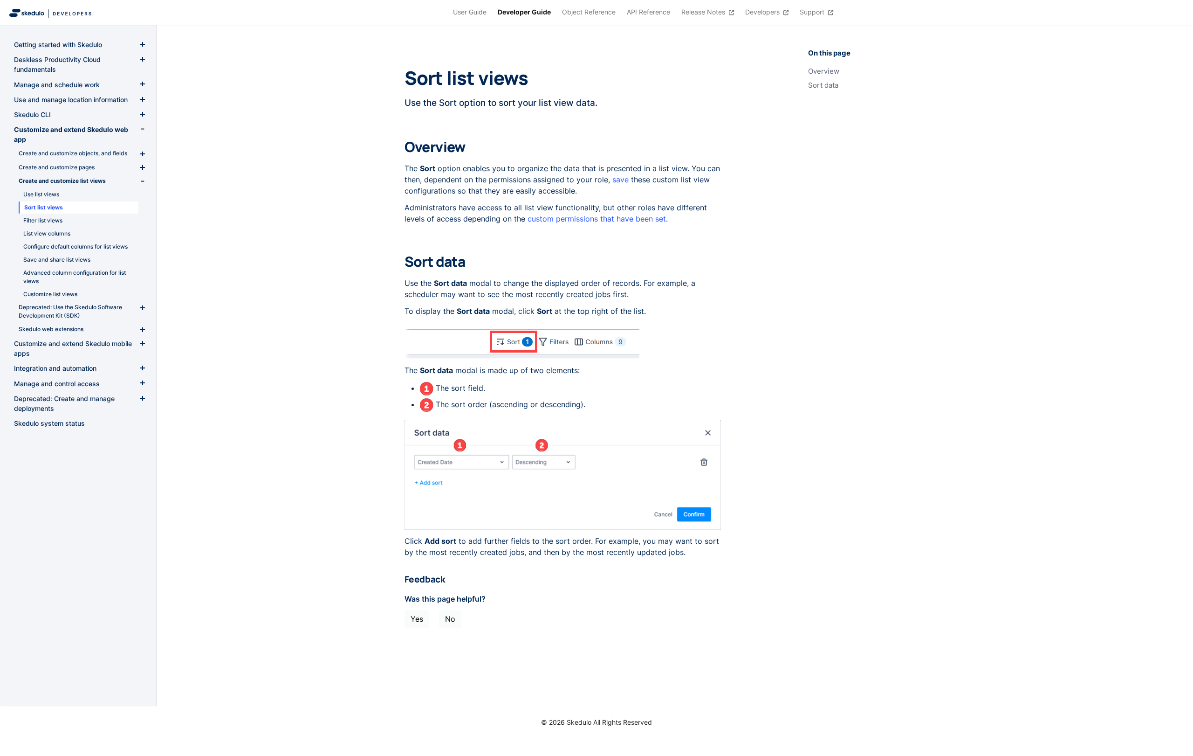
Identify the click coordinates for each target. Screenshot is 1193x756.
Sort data (823, 85)
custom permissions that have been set (597, 218)
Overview (823, 71)
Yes (417, 619)
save (620, 179)
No (450, 619)
